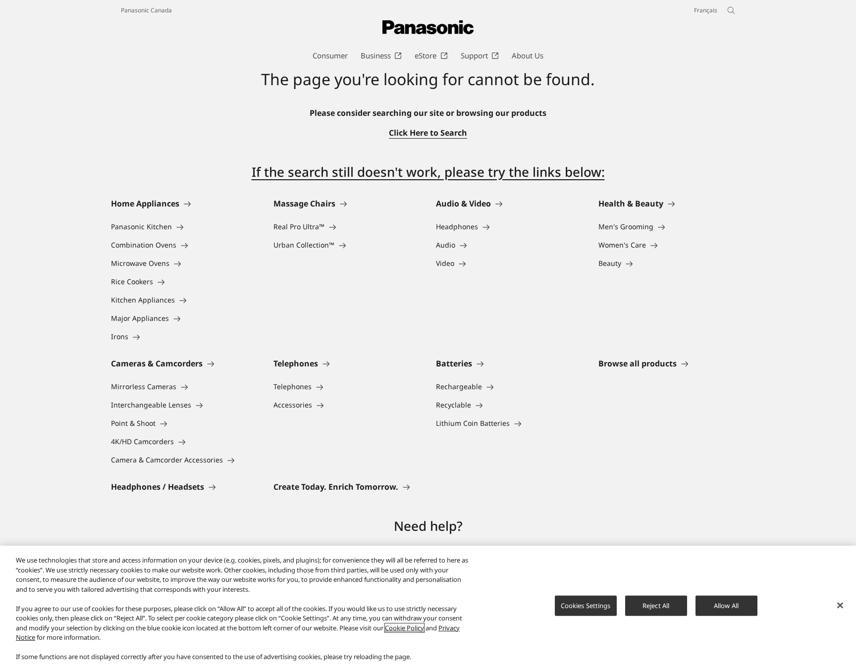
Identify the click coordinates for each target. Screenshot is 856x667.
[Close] (840, 605)
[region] (428, 606)
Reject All (655, 605)
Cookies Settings (586, 605)
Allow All (726, 605)
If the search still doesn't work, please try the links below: (428, 172)
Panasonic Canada (146, 10)
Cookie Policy (404, 627)
